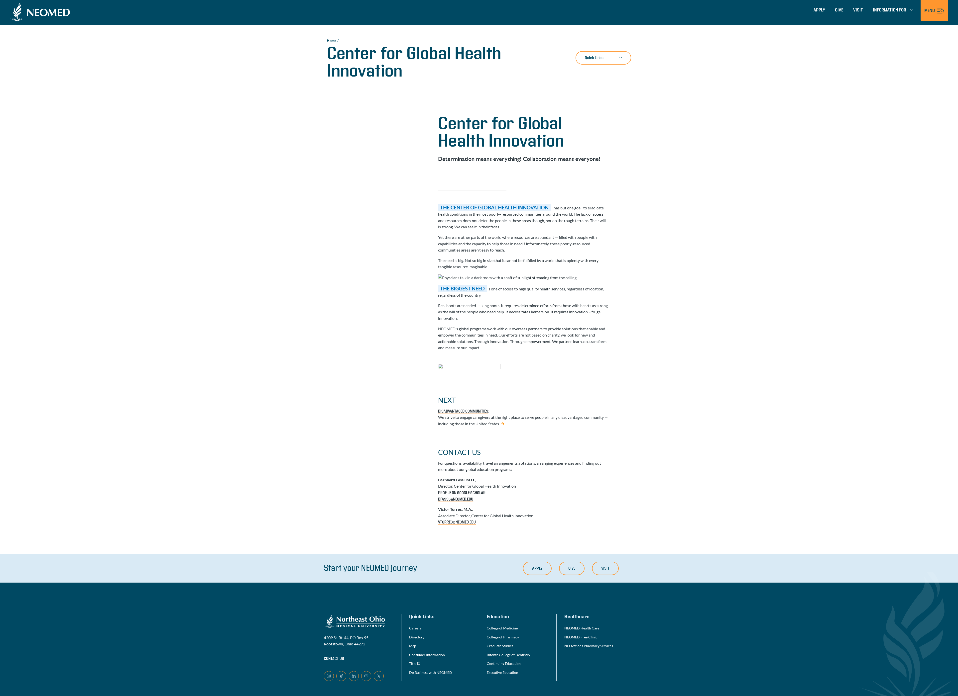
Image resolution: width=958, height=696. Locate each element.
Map (412, 646)
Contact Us (334, 658)
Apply (819, 10)
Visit (858, 10)
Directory (416, 637)
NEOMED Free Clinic (581, 637)
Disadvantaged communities (463, 411)
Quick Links (594, 57)
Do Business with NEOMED (430, 672)
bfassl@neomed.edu (455, 499)
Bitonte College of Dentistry (508, 655)
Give (839, 10)
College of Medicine (502, 628)
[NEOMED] (40, 11)
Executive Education (502, 672)
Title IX (414, 663)
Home (331, 40)
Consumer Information (427, 655)
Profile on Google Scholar (461, 492)
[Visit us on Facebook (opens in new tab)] (341, 676)
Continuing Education (504, 663)
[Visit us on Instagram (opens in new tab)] (329, 676)
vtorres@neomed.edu (457, 522)
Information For (889, 10)
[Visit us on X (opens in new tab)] (379, 676)
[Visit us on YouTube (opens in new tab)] (366, 676)
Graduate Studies (500, 646)
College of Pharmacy (503, 637)
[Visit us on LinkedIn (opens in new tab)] (354, 676)
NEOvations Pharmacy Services (588, 646)
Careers (415, 628)
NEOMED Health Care (581, 628)
